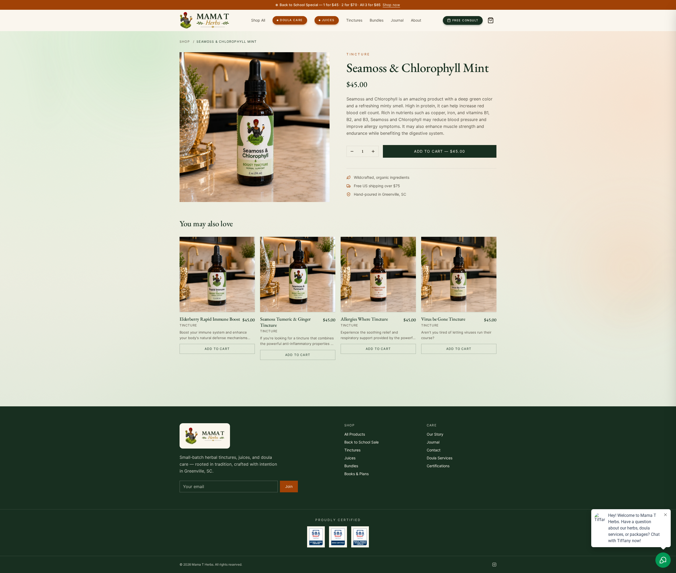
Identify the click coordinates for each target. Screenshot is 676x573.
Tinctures (354, 20)
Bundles (376, 20)
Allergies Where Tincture (364, 319)
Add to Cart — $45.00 (439, 151)
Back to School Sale (361, 442)
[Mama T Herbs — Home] (205, 20)
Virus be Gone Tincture (443, 319)
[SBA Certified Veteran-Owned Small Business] (316, 536)
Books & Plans (356, 473)
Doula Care (291, 20)
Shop (185, 42)
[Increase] (373, 151)
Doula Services (439, 458)
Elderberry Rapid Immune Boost (210, 319)
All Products (354, 434)
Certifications (438, 466)
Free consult (465, 20)
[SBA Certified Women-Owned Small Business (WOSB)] (338, 536)
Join (289, 486)
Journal (397, 20)
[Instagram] (494, 564)
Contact (433, 450)
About (416, 20)
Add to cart (217, 349)
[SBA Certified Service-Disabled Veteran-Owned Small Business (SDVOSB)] (360, 536)
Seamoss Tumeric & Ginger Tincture (285, 322)
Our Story (435, 434)
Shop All (258, 20)
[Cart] (490, 20)
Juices (328, 20)
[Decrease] (352, 151)
